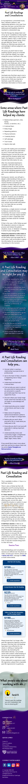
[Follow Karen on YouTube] (17, 765)
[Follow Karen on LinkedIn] (9, 765)
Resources (13, 6)
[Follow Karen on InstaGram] (13, 765)
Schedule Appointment (15, 580)
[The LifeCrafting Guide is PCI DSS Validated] (9, 754)
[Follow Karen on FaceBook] (4, 765)
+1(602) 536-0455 (10, 728)
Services (9, 6)
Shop (20, 6)
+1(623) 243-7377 (7, 555)
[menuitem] (2, 7)
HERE (24, 555)
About (5, 6)
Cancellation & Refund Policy (9, 746)
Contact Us (5, 741)
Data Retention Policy (7, 748)
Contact (24, 6)
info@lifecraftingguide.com (12, 733)
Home (2, 6)
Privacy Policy (5, 745)
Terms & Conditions (7, 743)
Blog (17, 6)
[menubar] (14, 7)
